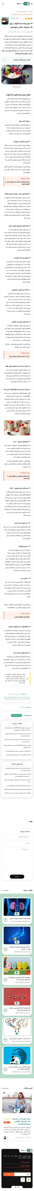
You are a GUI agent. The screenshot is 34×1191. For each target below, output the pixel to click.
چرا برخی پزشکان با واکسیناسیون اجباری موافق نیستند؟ (18, 786)
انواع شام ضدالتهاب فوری (22, 617)
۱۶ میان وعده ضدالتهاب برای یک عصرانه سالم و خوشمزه (22, 14)
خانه (32, 11)
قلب (4, 1122)
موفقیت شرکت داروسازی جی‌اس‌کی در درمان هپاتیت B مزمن (17, 793)
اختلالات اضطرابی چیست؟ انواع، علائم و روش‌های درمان (18, 755)
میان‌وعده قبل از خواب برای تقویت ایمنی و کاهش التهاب (17, 183)
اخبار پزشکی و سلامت (23, 11)
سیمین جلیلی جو (14, 694)
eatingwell (22, 707)
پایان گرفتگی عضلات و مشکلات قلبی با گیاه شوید (18, 477)
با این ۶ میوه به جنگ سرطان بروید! (19, 356)
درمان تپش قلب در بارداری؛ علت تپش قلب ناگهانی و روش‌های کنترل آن (21, 1121)
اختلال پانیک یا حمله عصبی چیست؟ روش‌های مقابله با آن (17, 751)
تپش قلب (8, 1122)
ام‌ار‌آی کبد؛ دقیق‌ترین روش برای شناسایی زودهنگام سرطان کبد (17, 789)
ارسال (8, 1174)
